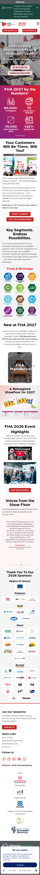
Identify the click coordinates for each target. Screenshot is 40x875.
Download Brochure (10, 744)
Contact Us (6, 747)
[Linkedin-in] (14, 759)
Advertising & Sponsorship (12, 741)
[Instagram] (9, 759)
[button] (38, 23)
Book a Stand (7, 737)
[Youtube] (19, 759)
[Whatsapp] (24, 759)
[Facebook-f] (4, 759)
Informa (20, 2)
